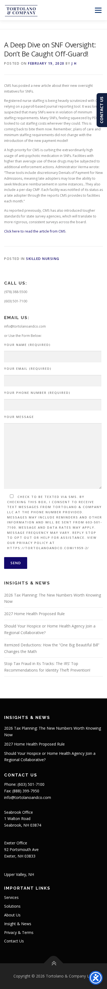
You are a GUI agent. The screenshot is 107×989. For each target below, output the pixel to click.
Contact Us (14, 941)
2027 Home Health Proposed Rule (34, 613)
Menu (97, 10)
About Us (12, 915)
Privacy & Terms (18, 932)
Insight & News (17, 923)
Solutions (12, 906)
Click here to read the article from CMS (35, 231)
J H (74, 63)
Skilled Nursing (43, 258)
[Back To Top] (53, 963)
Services (11, 897)
